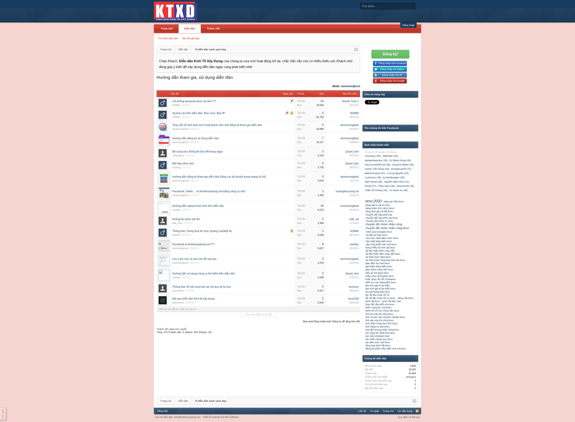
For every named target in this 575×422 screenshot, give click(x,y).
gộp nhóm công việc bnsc (379, 269)
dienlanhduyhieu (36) (376, 160)
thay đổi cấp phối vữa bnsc (380, 304)
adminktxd (178, 302)
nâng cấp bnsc (406, 298)
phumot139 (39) (405, 186)
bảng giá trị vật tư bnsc (377, 205)
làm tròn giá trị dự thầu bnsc (380, 288)
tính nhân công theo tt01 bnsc (381, 323)
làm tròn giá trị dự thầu (377, 285)
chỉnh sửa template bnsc (378, 231)
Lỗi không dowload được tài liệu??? (194, 101)
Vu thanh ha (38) (398, 190)
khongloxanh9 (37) (401, 169)
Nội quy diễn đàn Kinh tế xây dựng (193, 298)
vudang (176, 167)
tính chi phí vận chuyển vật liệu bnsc (385, 317)
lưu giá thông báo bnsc (377, 291)
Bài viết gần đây (191, 38)
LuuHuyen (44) (373, 177)
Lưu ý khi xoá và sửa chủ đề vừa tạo (194, 259)
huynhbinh (178, 290)
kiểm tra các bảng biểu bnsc (380, 282)
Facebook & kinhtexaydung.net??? (193, 244)
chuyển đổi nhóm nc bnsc (379, 221)
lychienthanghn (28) (394, 177)
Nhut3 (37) (370, 186)
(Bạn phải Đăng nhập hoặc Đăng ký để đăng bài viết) (331, 321)
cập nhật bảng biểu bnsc (378, 241)
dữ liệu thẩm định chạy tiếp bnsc (382, 253)
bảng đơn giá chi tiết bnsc (379, 211)
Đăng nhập (408, 25)
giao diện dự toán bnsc (377, 263)
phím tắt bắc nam (391, 301)
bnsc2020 (373, 201)
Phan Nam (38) (386, 186)
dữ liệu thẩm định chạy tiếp (379, 250)
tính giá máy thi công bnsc (379, 320)
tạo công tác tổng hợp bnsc (380, 332)
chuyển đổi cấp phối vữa (378, 214)
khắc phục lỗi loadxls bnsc (379, 276)
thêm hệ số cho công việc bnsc (382, 310)
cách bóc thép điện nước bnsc (382, 238)
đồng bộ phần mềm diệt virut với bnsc (385, 348)
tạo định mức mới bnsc (377, 342)
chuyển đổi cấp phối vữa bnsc (381, 218)
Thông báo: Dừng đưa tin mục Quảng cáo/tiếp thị (202, 231)
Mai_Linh (177, 223)
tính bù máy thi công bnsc (379, 314)
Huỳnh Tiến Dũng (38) (377, 169)
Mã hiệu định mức (183, 163)
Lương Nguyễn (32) (398, 173)
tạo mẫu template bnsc (377, 336)
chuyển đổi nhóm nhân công (383, 224)
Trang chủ (167, 28)
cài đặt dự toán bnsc (376, 235)
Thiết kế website (211, 417)
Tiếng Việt (162, 411)
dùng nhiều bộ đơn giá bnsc (380, 247)
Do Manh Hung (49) (400, 160)
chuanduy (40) (373, 156)
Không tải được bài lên (186, 219)
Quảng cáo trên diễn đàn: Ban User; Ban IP (198, 113)
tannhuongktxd (350, 86)
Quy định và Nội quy (409, 417)
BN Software (232, 417)
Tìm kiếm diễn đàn (168, 38)
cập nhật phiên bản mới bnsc (381, 244)
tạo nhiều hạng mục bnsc (379, 339)
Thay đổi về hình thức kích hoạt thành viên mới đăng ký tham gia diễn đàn (217, 125)
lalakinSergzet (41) (375, 173)
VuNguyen (178, 155)
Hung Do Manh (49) (403, 164)
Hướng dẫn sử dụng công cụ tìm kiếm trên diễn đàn (203, 273)
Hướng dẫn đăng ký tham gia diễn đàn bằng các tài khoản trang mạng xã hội (219, 176)
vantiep (176, 209)
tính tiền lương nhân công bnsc (382, 329)
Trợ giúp (374, 411)
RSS (417, 411)
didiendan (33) (390, 156)
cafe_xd (354, 219)
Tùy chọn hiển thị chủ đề (258, 314)
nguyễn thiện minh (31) (396, 181)
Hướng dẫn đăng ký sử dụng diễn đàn (195, 138)
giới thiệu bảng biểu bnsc (378, 266)
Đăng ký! (390, 54)
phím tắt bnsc (372, 301)
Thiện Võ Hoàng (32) (376, 190)
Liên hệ (362, 411)
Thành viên (213, 28)
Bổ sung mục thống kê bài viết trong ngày (197, 151)
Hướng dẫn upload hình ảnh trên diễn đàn (198, 206)
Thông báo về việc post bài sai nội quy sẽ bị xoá (201, 286)
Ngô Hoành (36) (373, 181)
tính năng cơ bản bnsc (377, 326)
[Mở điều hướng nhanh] (356, 49)
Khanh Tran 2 (350, 101)
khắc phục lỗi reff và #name (380, 279)
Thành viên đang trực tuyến (172, 329)
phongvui (411, 377)
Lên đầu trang (404, 411)
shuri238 (353, 298)
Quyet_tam (352, 151)
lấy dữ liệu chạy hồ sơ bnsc (380, 298)
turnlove (354, 286)
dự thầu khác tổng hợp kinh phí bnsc (385, 260)
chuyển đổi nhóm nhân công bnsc (387, 228)
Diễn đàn (189, 28)
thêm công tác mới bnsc (378, 307)
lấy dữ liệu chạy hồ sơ (377, 295)
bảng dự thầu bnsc (394, 201)
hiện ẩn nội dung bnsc (377, 273)
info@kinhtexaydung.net (187, 417)
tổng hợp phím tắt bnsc (378, 345)
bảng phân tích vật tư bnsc (380, 208)
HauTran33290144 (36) (377, 164)
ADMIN (176, 105)
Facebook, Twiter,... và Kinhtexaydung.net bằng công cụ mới (208, 191)
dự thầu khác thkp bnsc (378, 257)
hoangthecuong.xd (347, 191)
